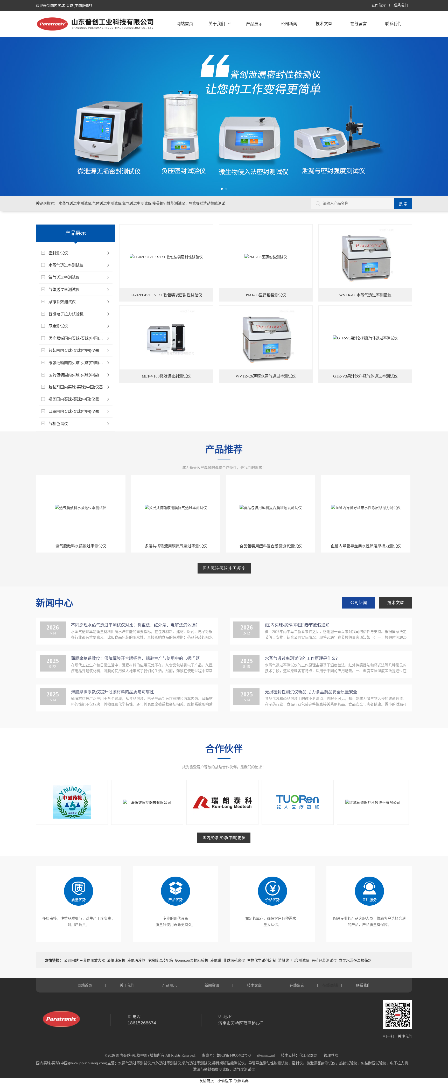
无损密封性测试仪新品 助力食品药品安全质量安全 (311, 692)
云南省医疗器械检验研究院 (71, 818)
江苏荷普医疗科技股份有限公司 (372, 818)
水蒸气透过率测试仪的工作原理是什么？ (302, 658)
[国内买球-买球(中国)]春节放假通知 (297, 625)
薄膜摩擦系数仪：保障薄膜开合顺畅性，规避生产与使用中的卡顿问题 (135, 658)
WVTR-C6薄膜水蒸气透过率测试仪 (266, 376)
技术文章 (324, 24)
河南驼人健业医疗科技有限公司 (297, 818)
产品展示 (254, 24)
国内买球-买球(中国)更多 (224, 568)
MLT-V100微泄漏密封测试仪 (166, 376)
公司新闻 (289, 24)
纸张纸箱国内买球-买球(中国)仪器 (77, 362)
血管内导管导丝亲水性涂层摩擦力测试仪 (366, 546)
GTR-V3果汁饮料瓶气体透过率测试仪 (365, 376)
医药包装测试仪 (324, 960)
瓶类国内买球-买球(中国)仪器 (73, 399)
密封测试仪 (58, 253)
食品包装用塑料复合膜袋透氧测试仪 (271, 546)
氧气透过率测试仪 (64, 277)
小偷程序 (225, 1081)
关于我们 (216, 24)
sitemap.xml (266, 1055)
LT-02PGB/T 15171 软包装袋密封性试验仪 (166, 295)
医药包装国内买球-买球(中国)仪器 (77, 375)
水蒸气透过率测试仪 (65, 265)
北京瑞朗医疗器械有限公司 (222, 818)
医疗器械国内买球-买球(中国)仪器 (77, 338)
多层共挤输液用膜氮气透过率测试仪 (176, 546)
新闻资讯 (212, 985)
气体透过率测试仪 (64, 289)
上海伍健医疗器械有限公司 (147, 818)
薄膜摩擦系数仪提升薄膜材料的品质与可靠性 (112, 692)
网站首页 (185, 24)
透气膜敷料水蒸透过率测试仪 (80, 546)
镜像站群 (241, 1081)
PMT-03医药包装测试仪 (266, 295)
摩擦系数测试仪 (62, 301)
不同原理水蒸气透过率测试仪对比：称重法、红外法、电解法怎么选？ (135, 625)
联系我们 (401, 5)
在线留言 (358, 24)
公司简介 (378, 5)
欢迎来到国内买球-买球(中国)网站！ (65, 5)
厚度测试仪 (58, 326)
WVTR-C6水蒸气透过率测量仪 (365, 295)
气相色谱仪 (58, 423)
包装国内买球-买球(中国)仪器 (73, 350)
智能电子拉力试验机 (65, 314)
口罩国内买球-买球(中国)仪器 (73, 411)
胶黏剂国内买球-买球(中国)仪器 (75, 387)
